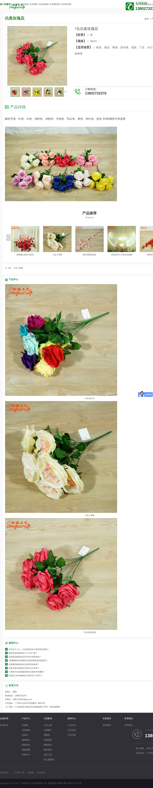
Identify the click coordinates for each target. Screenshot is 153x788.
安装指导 (107, 719)
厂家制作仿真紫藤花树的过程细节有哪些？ (25, 672)
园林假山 (26, 740)
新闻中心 (72, 719)
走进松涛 (4, 719)
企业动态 (72, 725)
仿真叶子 (26, 755)
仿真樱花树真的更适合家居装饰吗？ (23, 664)
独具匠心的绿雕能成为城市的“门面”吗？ (24, 676)
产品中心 (13, 279)
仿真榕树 (41, 773)
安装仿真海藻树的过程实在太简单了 (23, 668)
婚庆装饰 (48, 750)
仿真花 (25, 735)
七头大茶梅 (18, 268)
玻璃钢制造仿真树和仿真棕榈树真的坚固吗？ (27, 661)
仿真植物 (26, 730)
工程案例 (48, 719)
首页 (146, 19)
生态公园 (48, 725)
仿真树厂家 (19, 773)
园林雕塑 (26, 750)
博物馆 (47, 735)
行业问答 (72, 735)
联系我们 (129, 719)
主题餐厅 (48, 730)
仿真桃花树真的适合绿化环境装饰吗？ (24, 657)
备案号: (69, 783)
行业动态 (72, 730)
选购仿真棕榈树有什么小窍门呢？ (22, 653)
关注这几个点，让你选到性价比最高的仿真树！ (27, 649)
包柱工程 (48, 755)
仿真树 (25, 725)
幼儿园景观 (49, 760)
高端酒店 (48, 740)
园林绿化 (26, 745)
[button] (65, 92)
